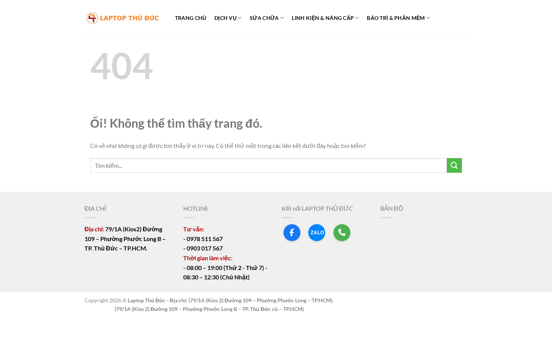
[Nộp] (454, 165)
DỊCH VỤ (225, 18)
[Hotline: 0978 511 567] (341, 232)
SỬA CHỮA (264, 18)
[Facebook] (292, 232)
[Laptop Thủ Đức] (122, 18)
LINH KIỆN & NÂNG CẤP (323, 18)
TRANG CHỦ (191, 18)
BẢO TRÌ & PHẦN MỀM (396, 18)
